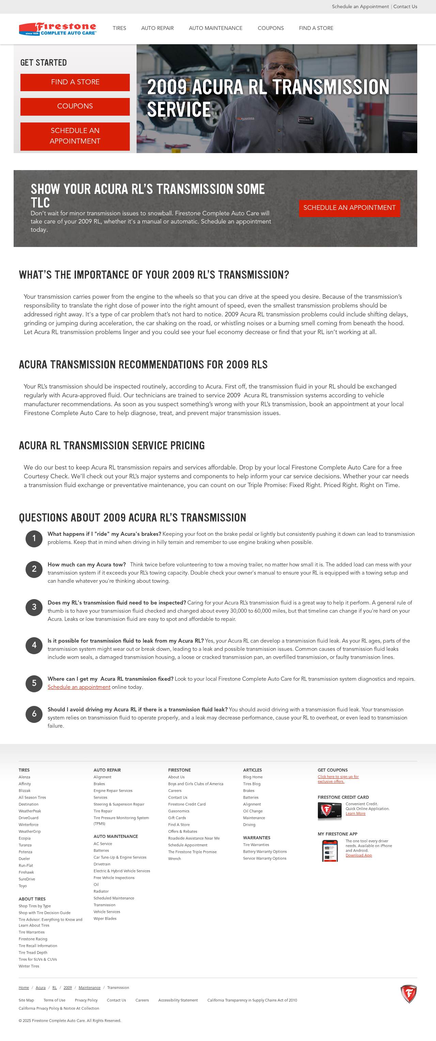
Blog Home (253, 777)
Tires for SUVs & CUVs (38, 960)
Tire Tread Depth (33, 953)
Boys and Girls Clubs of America (195, 784)
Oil (96, 885)
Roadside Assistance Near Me (194, 839)
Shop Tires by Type (35, 906)
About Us (176, 777)
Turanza (25, 845)
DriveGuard (28, 818)
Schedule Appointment (187, 845)
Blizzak (24, 791)
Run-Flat (26, 866)
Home (24, 988)
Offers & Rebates (182, 832)
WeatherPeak (30, 811)
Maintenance (254, 818)
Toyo (23, 886)
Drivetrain (102, 864)
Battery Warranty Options (265, 852)
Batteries (101, 851)
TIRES (119, 28)
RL (54, 988)
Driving (249, 825)
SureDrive (27, 879)
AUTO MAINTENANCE (216, 28)
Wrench (174, 859)
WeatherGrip (30, 832)
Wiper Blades (105, 919)
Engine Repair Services (113, 791)
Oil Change (253, 811)
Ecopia (25, 839)
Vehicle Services (107, 912)
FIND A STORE (316, 28)
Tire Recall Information (38, 946)
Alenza (24, 777)
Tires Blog (252, 784)
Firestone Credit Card (187, 805)
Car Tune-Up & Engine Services (120, 858)
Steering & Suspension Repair (119, 805)
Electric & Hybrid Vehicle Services (122, 871)
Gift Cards (177, 818)
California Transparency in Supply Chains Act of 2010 (252, 1001)
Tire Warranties (32, 933)
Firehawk (26, 873)
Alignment (102, 777)
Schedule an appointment (79, 687)
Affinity (25, 784)
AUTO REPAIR (157, 28)
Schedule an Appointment (361, 6)
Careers (175, 791)
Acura (41, 988)
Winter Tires (29, 967)
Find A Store (75, 82)
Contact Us (405, 6)
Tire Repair (103, 811)
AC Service (103, 844)
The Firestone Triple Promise (192, 852)
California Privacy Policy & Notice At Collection (59, 1009)
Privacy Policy (86, 1001)
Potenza (25, 852)
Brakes (99, 784)
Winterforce (28, 825)
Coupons (75, 106)
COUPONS (271, 28)
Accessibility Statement (178, 1001)
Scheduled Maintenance (114, 898)
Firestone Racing (33, 939)
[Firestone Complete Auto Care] (57, 29)
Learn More (355, 814)
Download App (359, 856)
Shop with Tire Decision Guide (45, 913)
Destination (28, 805)
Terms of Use (54, 1001)
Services (100, 798)
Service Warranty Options (264, 859)
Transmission (104, 905)
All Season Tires (32, 798)
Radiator (101, 892)
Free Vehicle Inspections (114, 878)
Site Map (26, 1001)
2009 (68, 988)
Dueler (24, 859)
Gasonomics (178, 811)
